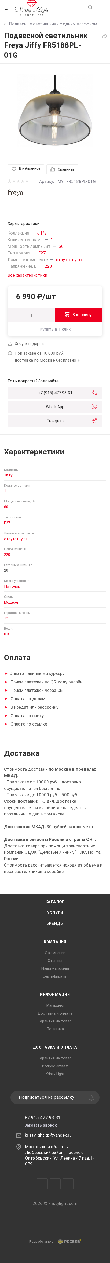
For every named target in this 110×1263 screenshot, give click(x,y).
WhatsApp (55, 406)
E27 (42, 252)
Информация (55, 994)
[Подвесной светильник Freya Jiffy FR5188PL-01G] (55, 110)
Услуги (55, 912)
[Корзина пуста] (101, 8)
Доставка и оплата (55, 1013)
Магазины (55, 1005)
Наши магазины (55, 968)
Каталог (55, 901)
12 (6, 618)
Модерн (11, 602)
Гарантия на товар (55, 1021)
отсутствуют (69, 259)
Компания (55, 942)
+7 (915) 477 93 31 (55, 392)
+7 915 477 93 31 (42, 1117)
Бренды (55, 923)
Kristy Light (55, 1074)
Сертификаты (55, 976)
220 (48, 266)
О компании (55, 953)
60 (61, 246)
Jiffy (41, 233)
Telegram (55, 420)
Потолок (12, 586)
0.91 (7, 634)
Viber (55, 1183)
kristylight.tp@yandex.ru (48, 1135)
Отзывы (55, 960)
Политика (55, 1029)
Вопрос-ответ (55, 1066)
